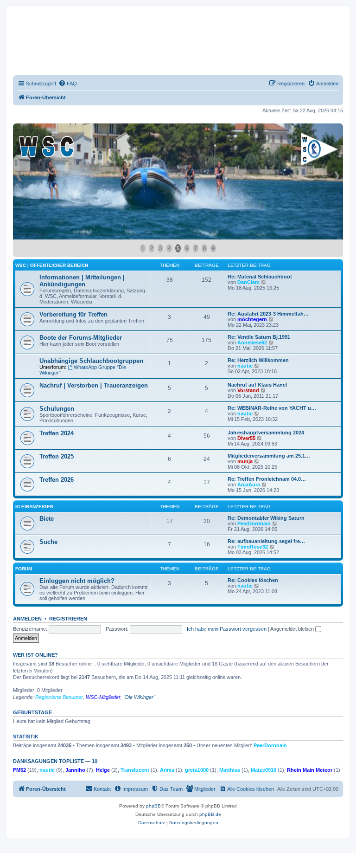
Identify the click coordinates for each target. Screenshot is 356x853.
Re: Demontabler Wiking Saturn (266, 518)
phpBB (153, 805)
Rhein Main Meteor (309, 770)
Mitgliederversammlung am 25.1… (269, 456)
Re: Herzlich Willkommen (258, 360)
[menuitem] (67, 83)
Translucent (135, 770)
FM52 (19, 770)
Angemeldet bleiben (292, 629)
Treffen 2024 (56, 433)
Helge (103, 770)
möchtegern (252, 319)
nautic (245, 365)
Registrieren (68, 618)
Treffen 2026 (56, 479)
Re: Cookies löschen (253, 580)
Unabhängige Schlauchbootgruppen (91, 360)
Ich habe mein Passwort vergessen (227, 629)
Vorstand (248, 390)
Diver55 (246, 438)
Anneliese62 (252, 342)
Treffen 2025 (56, 456)
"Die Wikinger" (139, 697)
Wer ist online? (35, 655)
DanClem (248, 282)
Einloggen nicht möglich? (76, 580)
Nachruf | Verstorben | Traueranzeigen (93, 385)
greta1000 (197, 770)
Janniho (75, 770)
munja (245, 461)
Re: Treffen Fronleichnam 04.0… (267, 479)
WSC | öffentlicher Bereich (51, 265)
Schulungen (56, 408)
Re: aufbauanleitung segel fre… (266, 541)
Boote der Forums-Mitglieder (80, 337)
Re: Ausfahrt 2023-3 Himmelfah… (268, 314)
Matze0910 (263, 770)
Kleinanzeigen (34, 506)
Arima (167, 770)
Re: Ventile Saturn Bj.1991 (259, 337)
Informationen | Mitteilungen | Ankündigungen (82, 281)
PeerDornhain (254, 523)
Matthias (229, 770)
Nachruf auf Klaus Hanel (257, 385)
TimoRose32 (252, 546)
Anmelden (27, 618)
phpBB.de (210, 814)
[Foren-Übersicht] (48, 41)
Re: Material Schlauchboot (260, 276)
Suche (48, 541)
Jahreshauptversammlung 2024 (266, 432)
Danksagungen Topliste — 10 (55, 761)
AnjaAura (248, 484)
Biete (46, 518)
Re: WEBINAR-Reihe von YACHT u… (272, 408)
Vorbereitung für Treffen (73, 314)
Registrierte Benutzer (59, 697)
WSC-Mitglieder (103, 697)
